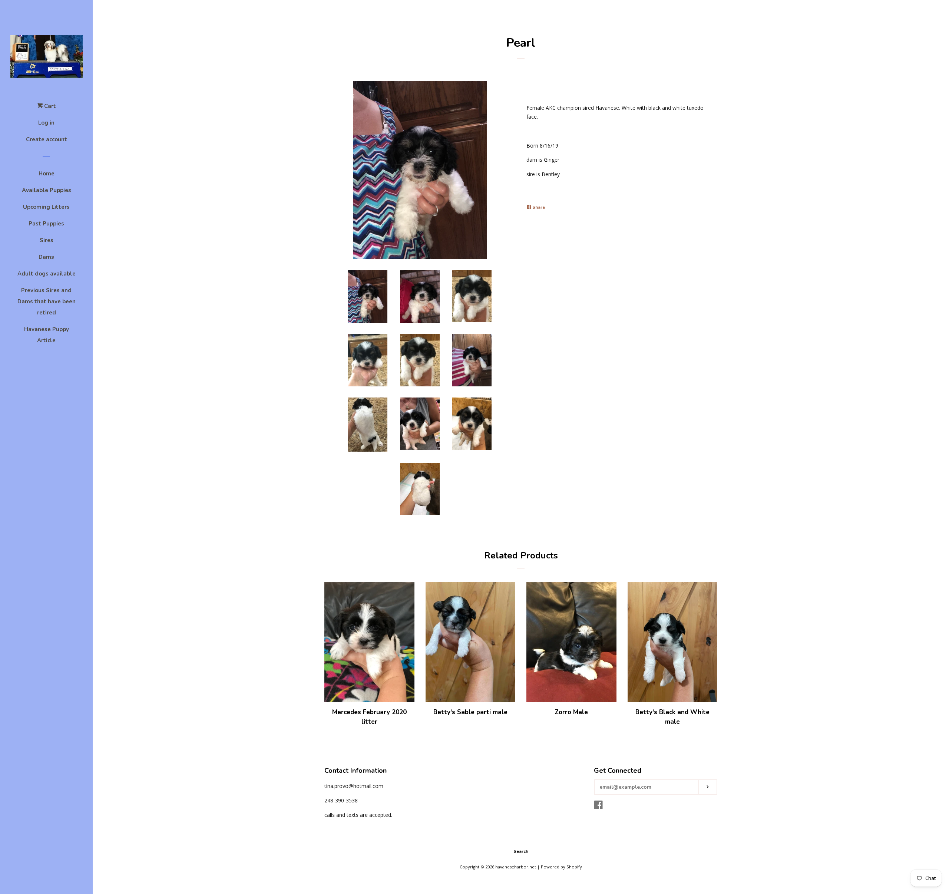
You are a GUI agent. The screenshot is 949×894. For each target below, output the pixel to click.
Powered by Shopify (561, 867)
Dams (46, 257)
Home (46, 173)
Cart (49, 106)
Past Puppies (46, 223)
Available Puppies (46, 190)
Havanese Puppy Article (46, 335)
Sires (46, 240)
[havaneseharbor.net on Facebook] (598, 806)
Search (520, 851)
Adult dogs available (46, 273)
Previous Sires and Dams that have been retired (46, 301)
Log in (46, 122)
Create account (46, 139)
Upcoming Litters (46, 207)
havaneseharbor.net (515, 867)
